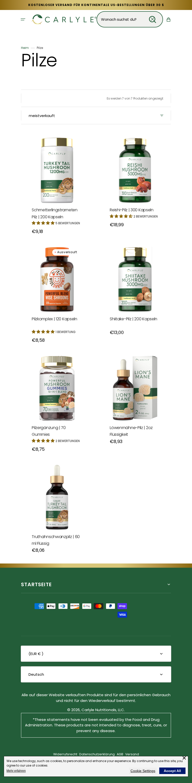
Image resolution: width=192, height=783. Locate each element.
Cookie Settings (142, 771)
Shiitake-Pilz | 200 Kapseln (133, 319)
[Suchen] (152, 19)
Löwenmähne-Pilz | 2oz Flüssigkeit (131, 431)
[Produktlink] (57, 180)
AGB (120, 754)
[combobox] (129, 19)
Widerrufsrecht (65, 754)
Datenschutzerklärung (97, 754)
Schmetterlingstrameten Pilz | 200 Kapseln (54, 213)
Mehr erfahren (16, 771)
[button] (23, 19)
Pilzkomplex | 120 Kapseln (54, 319)
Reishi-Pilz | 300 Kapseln (132, 210)
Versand (132, 754)
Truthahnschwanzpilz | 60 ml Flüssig (56, 540)
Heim (25, 48)
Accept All (172, 771)
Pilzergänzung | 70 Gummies (49, 431)
